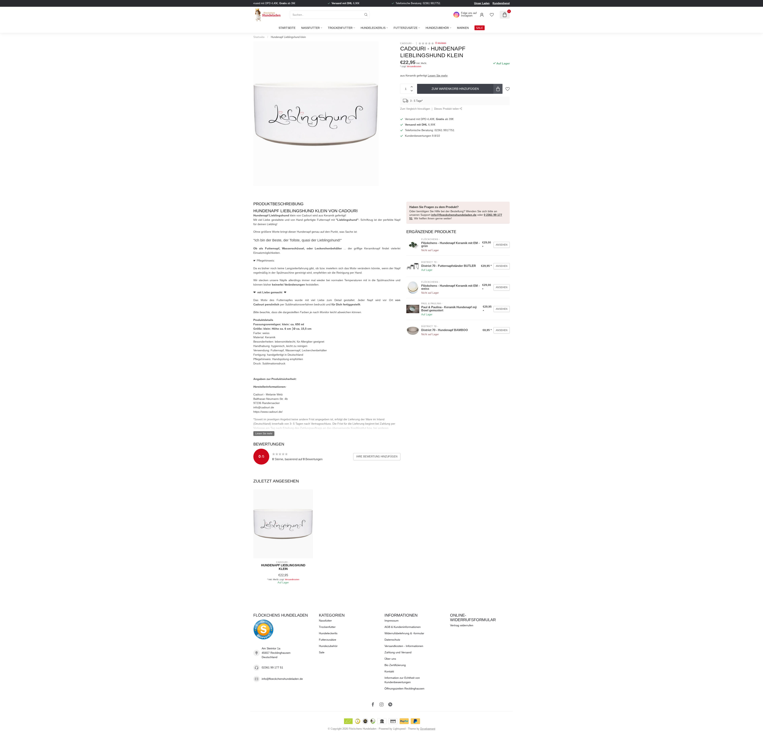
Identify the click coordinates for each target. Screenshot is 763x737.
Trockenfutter (340, 27)
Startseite (287, 27)
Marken (463, 27)
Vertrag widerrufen (461, 625)
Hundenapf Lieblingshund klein (288, 37)
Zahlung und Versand (398, 652)
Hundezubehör (437, 27)
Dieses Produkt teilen (447, 108)
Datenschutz (392, 639)
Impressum (391, 620)
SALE (479, 27)
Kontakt (389, 671)
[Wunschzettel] (492, 15)
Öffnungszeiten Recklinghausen (404, 688)
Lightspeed (399, 728)
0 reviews (440, 43)
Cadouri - (407, 43)
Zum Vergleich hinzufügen (415, 108)
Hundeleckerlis (373, 27)
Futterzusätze (405, 27)
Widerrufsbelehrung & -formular (404, 633)
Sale (321, 652)
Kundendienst (501, 3)
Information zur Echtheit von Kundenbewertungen (402, 680)
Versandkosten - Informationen (403, 646)
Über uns (390, 658)
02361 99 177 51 (272, 667)
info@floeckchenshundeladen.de (453, 214)
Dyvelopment (427, 728)
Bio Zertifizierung (395, 665)
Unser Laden (482, 3)
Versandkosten (414, 66)
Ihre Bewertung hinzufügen (376, 456)
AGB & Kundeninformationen (402, 627)
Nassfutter (310, 27)
